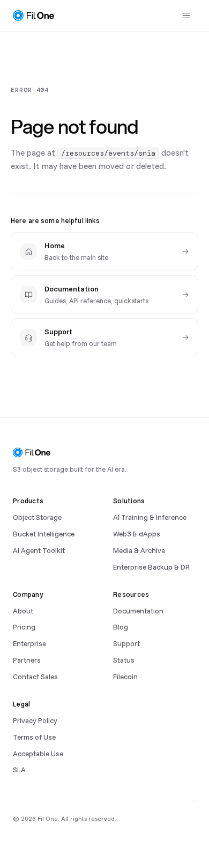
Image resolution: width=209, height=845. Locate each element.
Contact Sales (35, 676)
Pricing (24, 626)
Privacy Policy (35, 720)
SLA (19, 769)
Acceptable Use (38, 753)
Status (124, 659)
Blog (120, 626)
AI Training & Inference (149, 516)
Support (126, 643)
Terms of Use (34, 736)
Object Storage (37, 516)
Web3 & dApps (136, 533)
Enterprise (29, 643)
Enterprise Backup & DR (151, 566)
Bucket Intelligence (43, 533)
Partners (27, 659)
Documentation (138, 610)
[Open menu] (186, 15)
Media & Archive (139, 550)
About (23, 610)
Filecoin (125, 676)
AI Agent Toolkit (39, 550)
